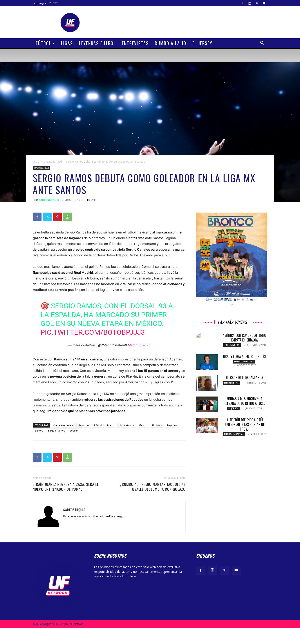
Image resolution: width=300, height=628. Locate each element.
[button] (262, 43)
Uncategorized (52, 161)
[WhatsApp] (67, 217)
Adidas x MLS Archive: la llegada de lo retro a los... (244, 401)
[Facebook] (242, 3)
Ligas (67, 43)
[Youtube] (264, 3)
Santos (39, 430)
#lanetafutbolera (63, 425)
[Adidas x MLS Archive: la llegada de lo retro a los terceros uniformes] (207, 404)
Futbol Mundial (244, 361)
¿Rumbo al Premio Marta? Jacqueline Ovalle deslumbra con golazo (153, 487)
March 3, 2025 (139, 345)
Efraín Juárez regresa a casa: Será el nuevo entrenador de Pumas (66, 487)
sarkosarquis (49, 200)
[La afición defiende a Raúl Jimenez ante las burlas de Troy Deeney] (207, 425)
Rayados (172, 425)
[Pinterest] (57, 217)
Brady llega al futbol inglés (244, 356)
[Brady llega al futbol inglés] (207, 362)
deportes (83, 425)
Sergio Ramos (56, 430)
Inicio (36, 161)
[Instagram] (249, 3)
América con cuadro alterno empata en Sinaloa (244, 338)
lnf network (127, 425)
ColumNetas (232, 345)
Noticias (157, 425)
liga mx (111, 425)
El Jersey (202, 43)
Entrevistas (135, 43)
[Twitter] (256, 3)
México (143, 425)
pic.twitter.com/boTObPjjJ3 (92, 332)
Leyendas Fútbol (97, 43)
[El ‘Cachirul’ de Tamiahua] (207, 383)
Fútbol (43, 43)
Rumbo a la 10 (170, 43)
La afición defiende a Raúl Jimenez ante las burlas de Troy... (244, 424)
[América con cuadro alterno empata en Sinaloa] (198, 335)
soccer (74, 430)
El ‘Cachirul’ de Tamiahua (244, 377)
